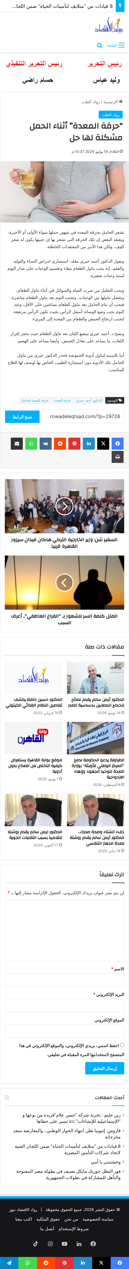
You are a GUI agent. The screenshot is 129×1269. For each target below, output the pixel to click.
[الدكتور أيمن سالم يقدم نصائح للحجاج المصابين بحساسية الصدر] (95, 678)
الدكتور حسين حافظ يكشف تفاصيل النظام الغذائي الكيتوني (34, 702)
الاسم (117, 968)
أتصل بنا (47, 1228)
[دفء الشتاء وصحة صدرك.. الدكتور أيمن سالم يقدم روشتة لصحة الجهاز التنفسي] (95, 810)
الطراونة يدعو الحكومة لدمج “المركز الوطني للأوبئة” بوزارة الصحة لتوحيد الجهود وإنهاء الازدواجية (98, 768)
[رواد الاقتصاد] (109, 26)
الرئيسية (111, 101)
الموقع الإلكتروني (109, 1019)
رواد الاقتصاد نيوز (23, 1209)
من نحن (71, 1218)
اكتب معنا (23, 1218)
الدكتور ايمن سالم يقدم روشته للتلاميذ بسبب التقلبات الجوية (35, 835)
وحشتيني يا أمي (106, 1162)
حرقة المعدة (62, 400)
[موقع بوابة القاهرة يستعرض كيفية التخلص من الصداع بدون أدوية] (33, 738)
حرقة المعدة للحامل (34, 400)
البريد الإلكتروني (108, 994)
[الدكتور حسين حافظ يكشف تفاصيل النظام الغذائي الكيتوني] (33, 678)
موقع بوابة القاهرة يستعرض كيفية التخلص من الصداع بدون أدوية (35, 765)
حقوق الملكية (48, 1218)
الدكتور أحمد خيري (89, 400)
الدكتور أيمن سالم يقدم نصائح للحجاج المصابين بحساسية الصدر (96, 702)
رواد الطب (91, 101)
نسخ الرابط (22, 416)
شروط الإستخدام (73, 1228)
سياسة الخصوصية (98, 1218)
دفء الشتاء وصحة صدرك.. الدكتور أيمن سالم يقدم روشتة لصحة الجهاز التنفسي (97, 837)
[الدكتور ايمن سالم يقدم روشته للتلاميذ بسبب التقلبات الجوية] (33, 810)
